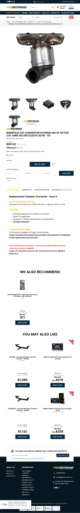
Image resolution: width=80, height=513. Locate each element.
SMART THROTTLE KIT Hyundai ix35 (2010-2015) (57, 409)
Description (13, 190)
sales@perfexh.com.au (64, 477)
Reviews (56, 190)
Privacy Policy (40, 458)
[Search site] (53, 7)
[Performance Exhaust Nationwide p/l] (16, 7)
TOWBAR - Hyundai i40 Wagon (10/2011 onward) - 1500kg (22, 358)
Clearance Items (67, 13)
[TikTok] (14, 1)
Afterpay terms (28, 490)
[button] (53, 164)
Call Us (39, 2)
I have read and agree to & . (28, 458)
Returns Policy (28, 480)
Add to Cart (39, 164)
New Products (34, 13)
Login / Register (68, 1)
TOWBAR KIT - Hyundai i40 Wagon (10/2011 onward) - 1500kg (22, 409)
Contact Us (54, 13)
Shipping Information (27, 476)
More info (19, 148)
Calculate (66, 173)
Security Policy (28, 487)
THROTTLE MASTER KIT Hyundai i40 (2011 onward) (57, 358)
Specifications (42, 190)
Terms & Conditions (31, 458)
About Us (45, 13)
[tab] (13, 190)
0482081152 (60, 473)
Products (10, 471)
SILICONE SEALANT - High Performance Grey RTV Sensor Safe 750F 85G (22, 295)
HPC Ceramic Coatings (26, 472)
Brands (25, 13)
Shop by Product (14, 13)
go (71, 17)
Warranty (27, 190)
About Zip (25, 492)
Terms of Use (27, 482)
